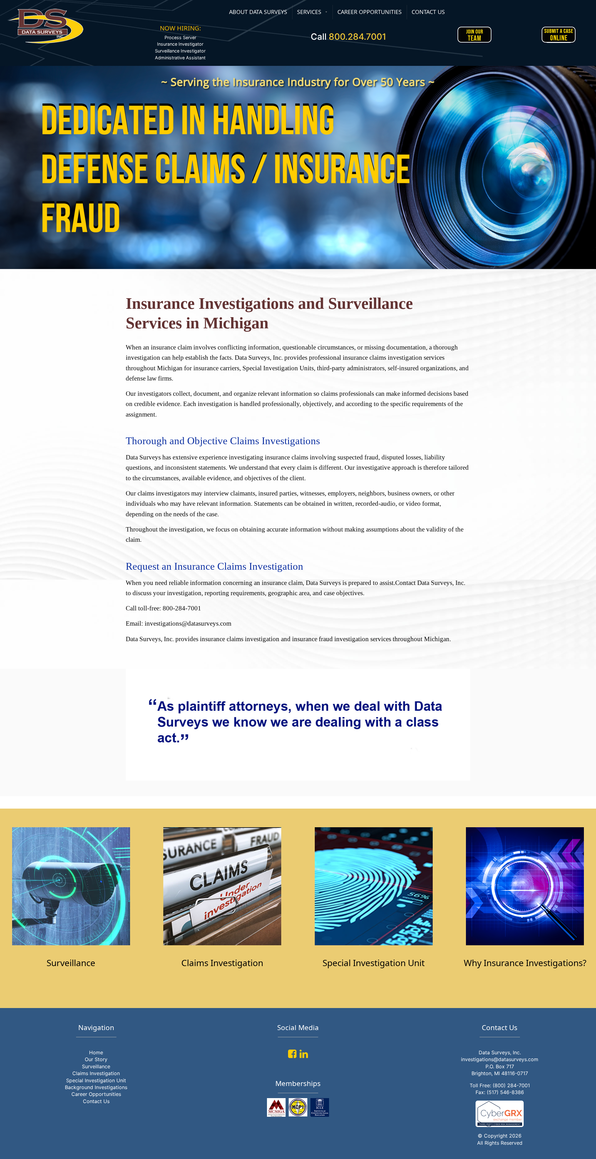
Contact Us (96, 1101)
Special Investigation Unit (96, 1080)
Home (96, 1052)
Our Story (96, 1059)
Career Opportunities (96, 1094)
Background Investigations (96, 1087)
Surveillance (96, 1066)
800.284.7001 (357, 36)
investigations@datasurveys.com (499, 1059)
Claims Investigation (96, 1073)
